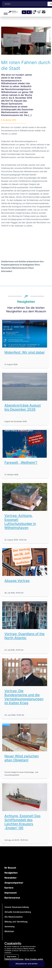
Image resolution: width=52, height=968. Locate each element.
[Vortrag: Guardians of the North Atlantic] (24, 615)
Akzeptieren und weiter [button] (27, 964)
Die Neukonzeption (14, 917)
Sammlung (10, 926)
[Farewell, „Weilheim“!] (24, 444)
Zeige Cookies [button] (11, 956)
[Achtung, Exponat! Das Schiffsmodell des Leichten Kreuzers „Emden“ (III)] (24, 797)
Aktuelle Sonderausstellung (18, 912)
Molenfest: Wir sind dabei (24, 352)
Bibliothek (9, 931)
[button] (4, 12)
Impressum (10, 892)
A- (24, 12)
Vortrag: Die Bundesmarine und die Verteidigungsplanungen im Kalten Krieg (23, 697)
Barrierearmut (12, 897)
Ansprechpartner (13, 882)
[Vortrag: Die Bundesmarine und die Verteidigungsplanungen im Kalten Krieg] (24, 672)
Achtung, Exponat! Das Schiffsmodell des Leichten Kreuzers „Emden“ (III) (22, 822)
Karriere (8, 887)
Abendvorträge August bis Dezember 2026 (22, 407)
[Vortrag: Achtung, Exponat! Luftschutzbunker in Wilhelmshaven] (24, 497)
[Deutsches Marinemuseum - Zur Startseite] (13, 12)
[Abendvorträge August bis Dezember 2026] (24, 387)
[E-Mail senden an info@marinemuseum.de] (43, 12)
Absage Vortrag (17, 581)
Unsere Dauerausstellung (17, 907)
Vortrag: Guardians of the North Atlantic (24, 636)
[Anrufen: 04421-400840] (35, 12)
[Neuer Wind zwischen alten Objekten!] (24, 737)
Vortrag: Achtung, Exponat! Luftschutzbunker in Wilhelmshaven (20, 522)
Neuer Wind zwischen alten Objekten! (21, 758)
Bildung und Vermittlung (16, 921)
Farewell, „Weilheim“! (20, 462)
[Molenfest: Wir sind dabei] (24, 334)
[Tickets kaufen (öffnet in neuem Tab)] (39, 12)
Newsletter (10, 877)
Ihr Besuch (10, 867)
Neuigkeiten (11, 872)
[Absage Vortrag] (24, 562)
